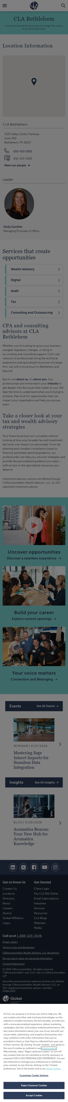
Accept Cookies (34, 1095)
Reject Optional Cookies (34, 1085)
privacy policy (48, 1048)
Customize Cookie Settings (34, 1075)
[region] (34, 1053)
